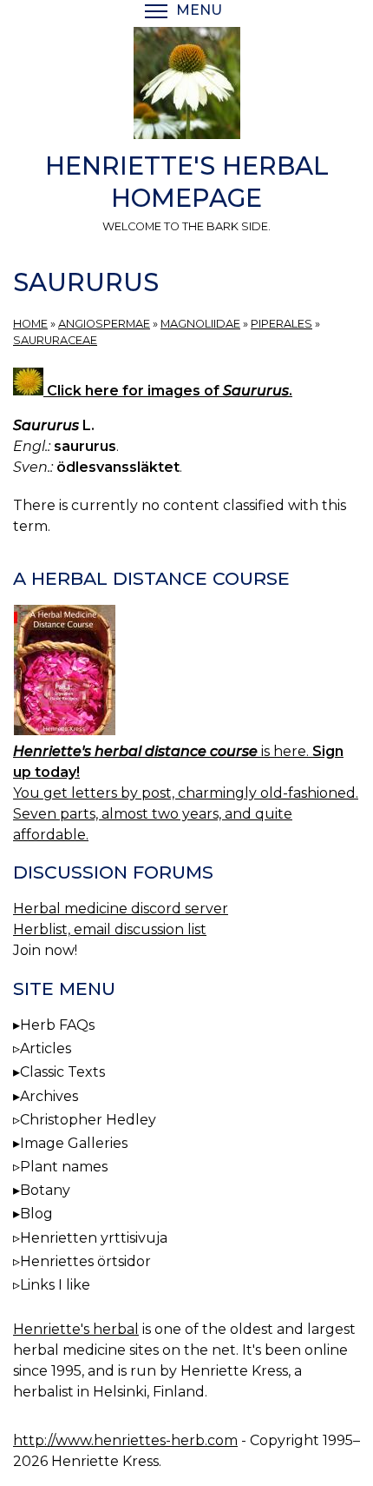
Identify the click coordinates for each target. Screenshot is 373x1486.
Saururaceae (55, 340)
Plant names (64, 1166)
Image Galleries (74, 1143)
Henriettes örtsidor (85, 1261)
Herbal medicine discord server (120, 908)
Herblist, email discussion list (109, 929)
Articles (45, 1048)
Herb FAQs (57, 1025)
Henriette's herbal (76, 1329)
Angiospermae (104, 323)
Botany (45, 1190)
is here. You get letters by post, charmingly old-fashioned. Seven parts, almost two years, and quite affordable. (185, 793)
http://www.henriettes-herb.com (125, 1440)
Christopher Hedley (88, 1119)
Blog (36, 1213)
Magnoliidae (200, 323)
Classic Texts (62, 1072)
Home (30, 323)
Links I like (55, 1285)
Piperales (281, 323)
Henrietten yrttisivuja (93, 1238)
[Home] (186, 86)
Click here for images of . (167, 390)
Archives (49, 1096)
